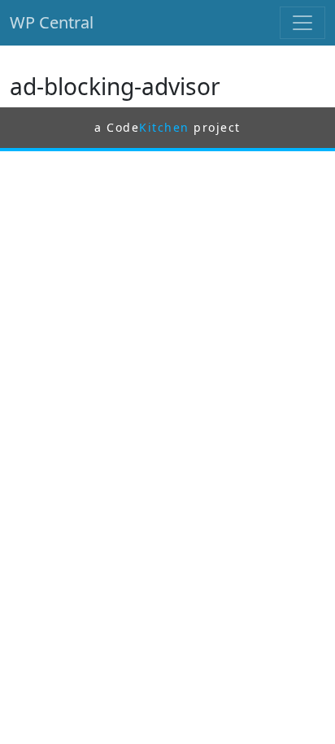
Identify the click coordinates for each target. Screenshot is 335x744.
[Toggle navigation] (302, 23)
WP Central (52, 22)
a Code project (167, 127)
